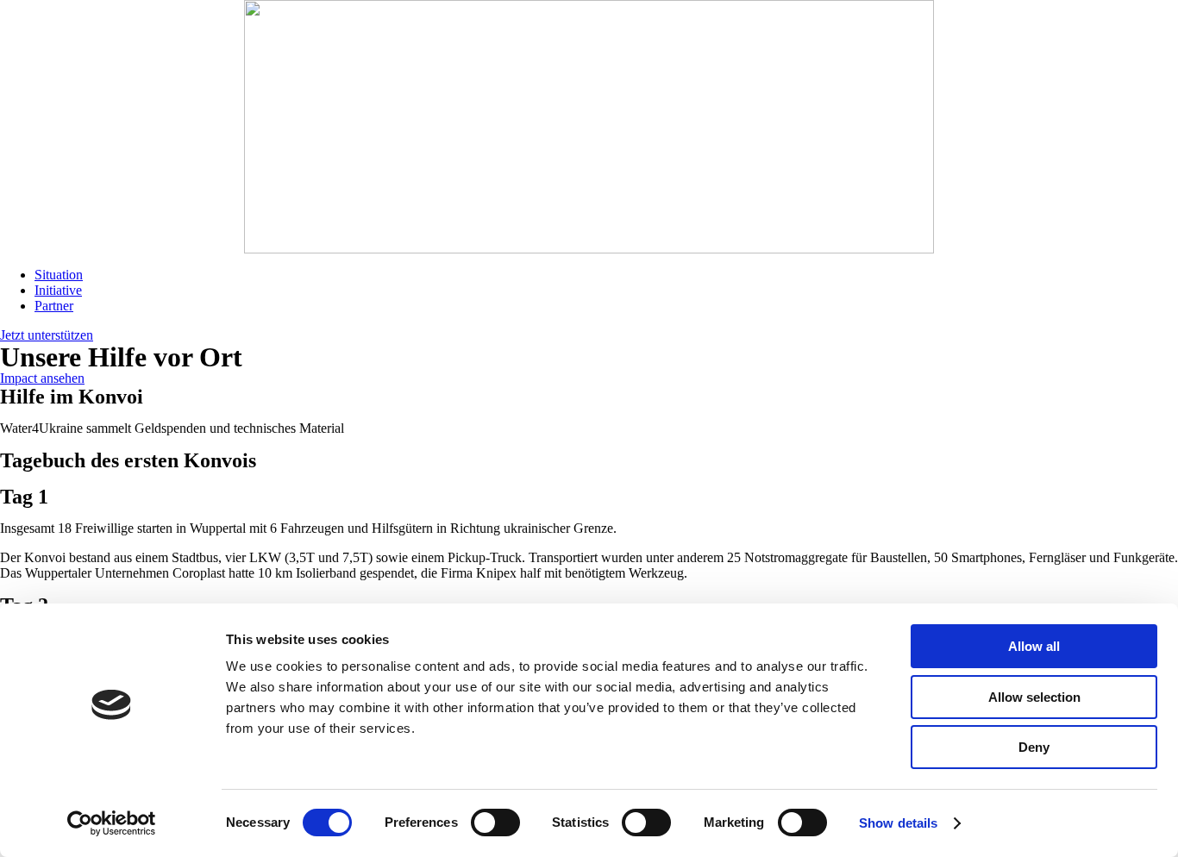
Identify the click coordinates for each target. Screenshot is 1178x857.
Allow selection (1034, 697)
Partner (53, 305)
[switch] (495, 822)
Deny (1034, 747)
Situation (58, 274)
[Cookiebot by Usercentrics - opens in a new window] (111, 823)
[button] (46, 335)
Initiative (58, 290)
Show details (898, 823)
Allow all (1034, 646)
